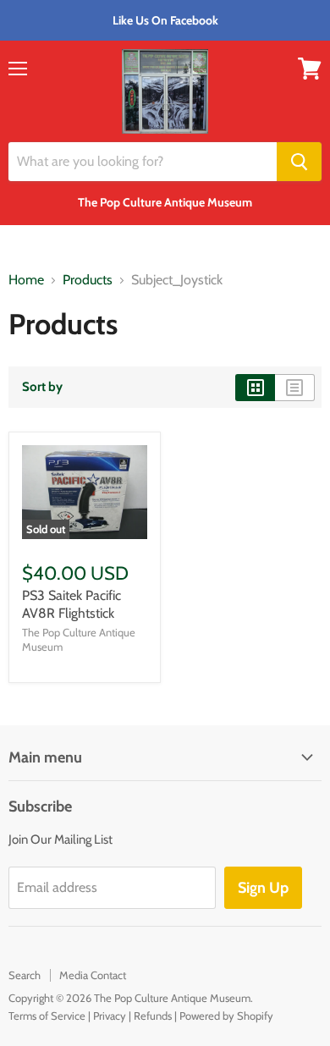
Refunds (153, 1015)
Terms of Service (46, 1015)
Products (88, 280)
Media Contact (92, 975)
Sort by (42, 387)
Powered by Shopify (226, 1015)
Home (26, 280)
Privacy (109, 1015)
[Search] (299, 161)
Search (24, 975)
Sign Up (263, 887)
